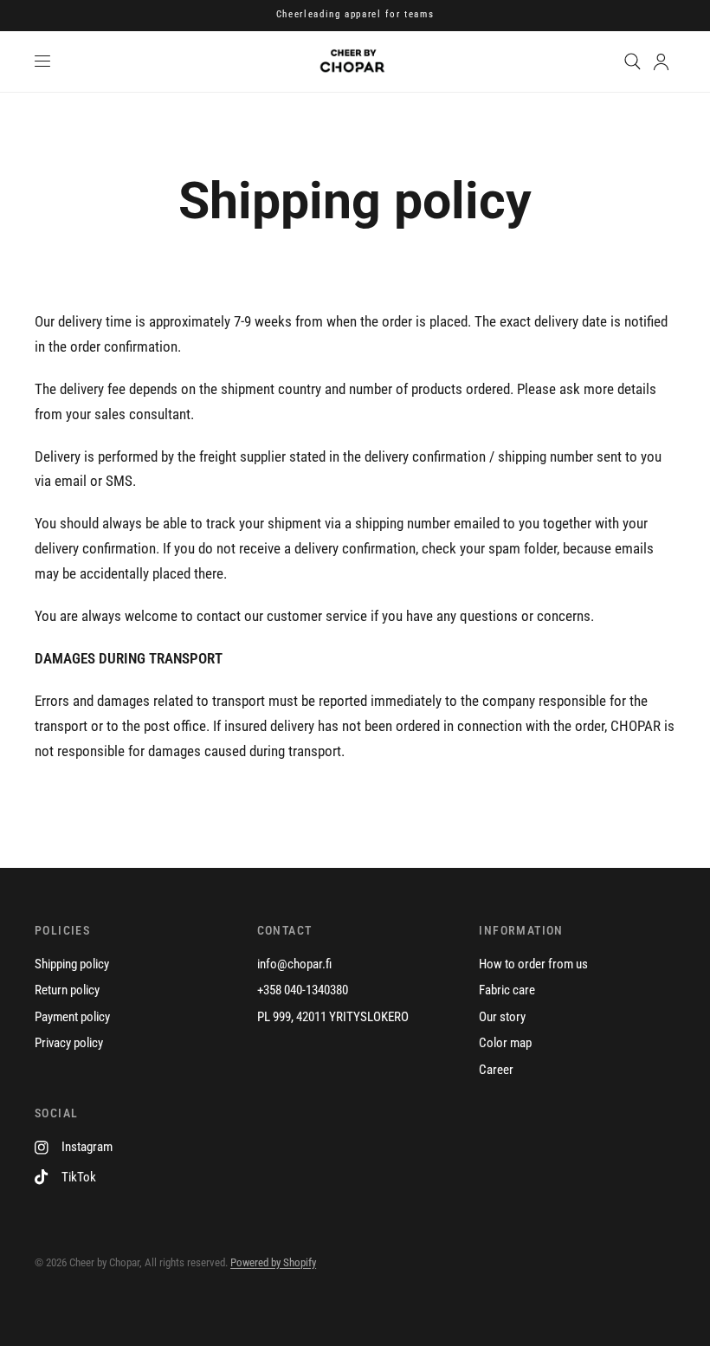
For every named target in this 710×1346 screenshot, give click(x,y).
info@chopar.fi (294, 964)
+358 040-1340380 (302, 990)
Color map (505, 1043)
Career (496, 1069)
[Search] (632, 61)
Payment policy (72, 1017)
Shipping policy (72, 964)
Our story (502, 1017)
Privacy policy (69, 1043)
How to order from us (533, 964)
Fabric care (507, 990)
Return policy (67, 990)
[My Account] (661, 61)
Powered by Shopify (273, 1262)
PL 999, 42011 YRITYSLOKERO (333, 1017)
